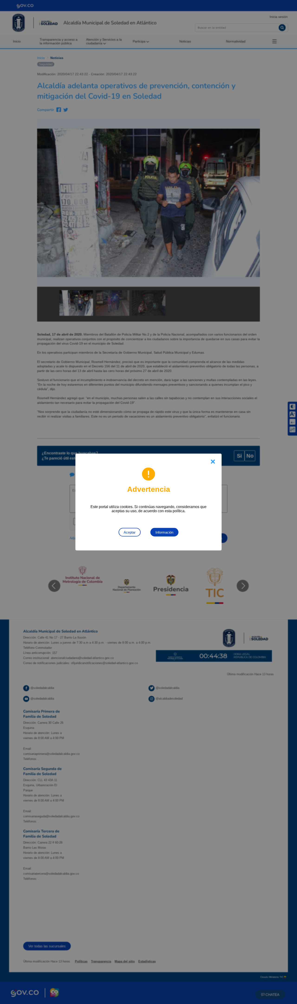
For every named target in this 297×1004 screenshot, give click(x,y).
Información (164, 532)
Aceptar (130, 532)
